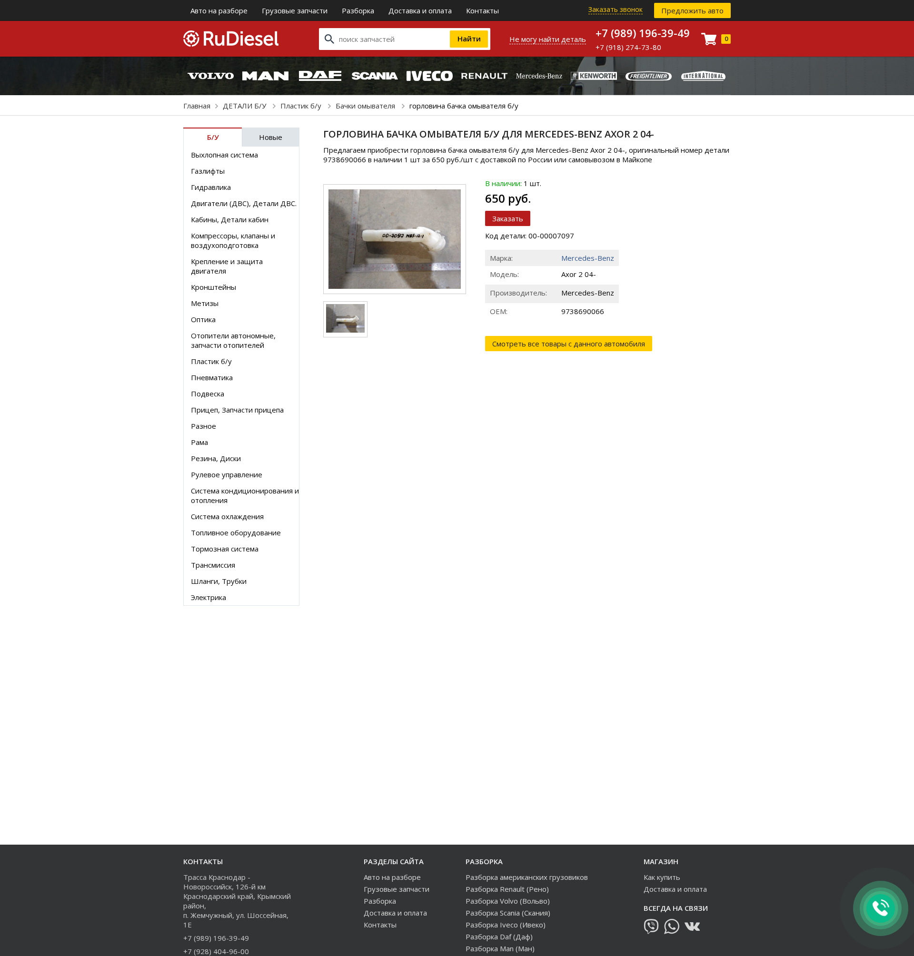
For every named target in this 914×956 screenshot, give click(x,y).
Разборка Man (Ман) (500, 948)
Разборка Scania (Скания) (508, 912)
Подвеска (207, 393)
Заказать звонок (615, 9)
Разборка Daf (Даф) (499, 936)
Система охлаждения (227, 516)
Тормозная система (224, 548)
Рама (199, 442)
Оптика (203, 319)
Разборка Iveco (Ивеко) (506, 924)
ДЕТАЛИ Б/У (245, 105)
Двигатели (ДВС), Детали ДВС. (244, 203)
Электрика (208, 597)
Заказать (507, 218)
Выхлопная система (224, 154)
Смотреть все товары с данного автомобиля (568, 343)
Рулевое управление (226, 474)
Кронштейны (213, 287)
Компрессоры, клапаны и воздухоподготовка (233, 240)
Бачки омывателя (366, 105)
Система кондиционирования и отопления (245, 495)
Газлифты (208, 171)
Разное (203, 426)
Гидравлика (211, 187)
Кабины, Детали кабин (229, 219)
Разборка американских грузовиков (527, 877)
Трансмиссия (213, 565)
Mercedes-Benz (587, 258)
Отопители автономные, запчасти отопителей (233, 340)
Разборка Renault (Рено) (507, 889)
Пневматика (212, 377)
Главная (196, 105)
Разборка (358, 10)
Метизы (205, 303)
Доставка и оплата (420, 10)
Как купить (662, 877)
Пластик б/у (301, 105)
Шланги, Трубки (219, 581)
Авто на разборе (219, 10)
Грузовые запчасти (295, 10)
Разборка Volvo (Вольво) (508, 901)
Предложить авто (692, 10)
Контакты (482, 10)
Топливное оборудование (236, 532)
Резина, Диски (216, 458)
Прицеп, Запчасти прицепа (237, 409)
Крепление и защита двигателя (227, 266)
